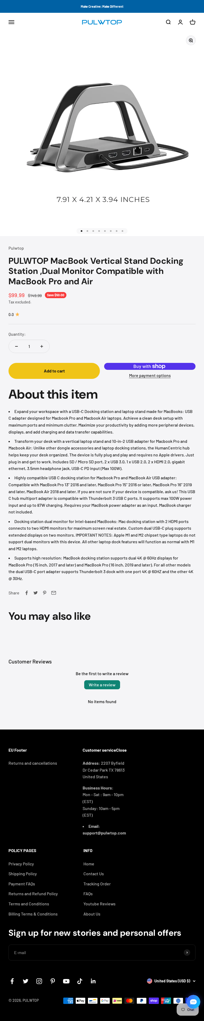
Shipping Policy (22, 873)
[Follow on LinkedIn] (93, 981)
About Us (91, 913)
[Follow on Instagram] (39, 981)
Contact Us (93, 873)
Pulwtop (16, 247)
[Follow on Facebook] (12, 981)
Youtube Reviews (99, 903)
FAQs (88, 893)
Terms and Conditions (28, 903)
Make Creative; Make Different (102, 6)
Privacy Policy (21, 863)
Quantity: (17, 334)
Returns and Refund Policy (33, 893)
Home (88, 863)
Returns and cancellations (32, 762)
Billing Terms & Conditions (33, 913)
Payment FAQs (21, 883)
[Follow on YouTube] (66, 981)
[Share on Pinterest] (44, 592)
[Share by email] (53, 592)
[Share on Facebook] (26, 592)
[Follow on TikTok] (79, 981)
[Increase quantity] (41, 346)
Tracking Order (97, 883)
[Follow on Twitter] (25, 981)
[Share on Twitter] (35, 592)
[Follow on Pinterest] (52, 981)
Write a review (102, 684)
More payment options (150, 375)
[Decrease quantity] (16, 346)
